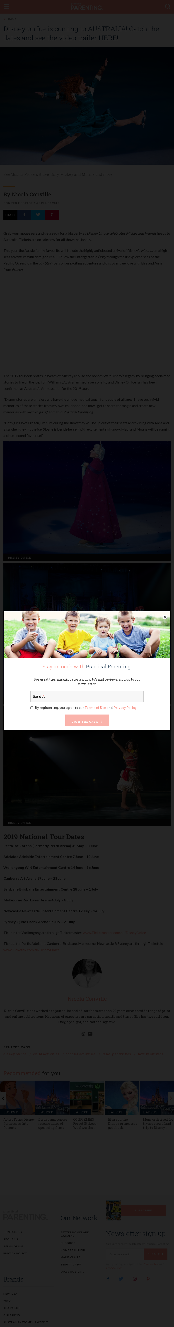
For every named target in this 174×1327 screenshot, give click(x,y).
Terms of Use (95, 707)
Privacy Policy (125, 707)
